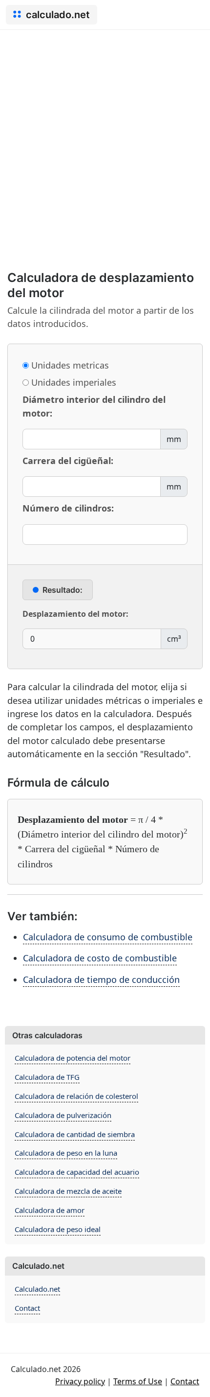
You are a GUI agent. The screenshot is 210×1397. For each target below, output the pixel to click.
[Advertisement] (105, 140)
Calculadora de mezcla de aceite (68, 1191)
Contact (27, 1308)
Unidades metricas (69, 365)
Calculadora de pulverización (63, 1115)
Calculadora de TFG (47, 1077)
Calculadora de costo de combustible (100, 958)
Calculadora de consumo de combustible (107, 937)
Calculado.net (37, 1289)
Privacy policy (80, 1381)
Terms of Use (137, 1381)
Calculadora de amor (49, 1210)
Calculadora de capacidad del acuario (77, 1172)
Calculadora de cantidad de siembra (75, 1134)
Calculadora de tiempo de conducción (101, 979)
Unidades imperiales (72, 382)
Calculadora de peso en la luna (66, 1153)
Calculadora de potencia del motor (72, 1058)
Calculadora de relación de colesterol (76, 1096)
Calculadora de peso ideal (58, 1229)
